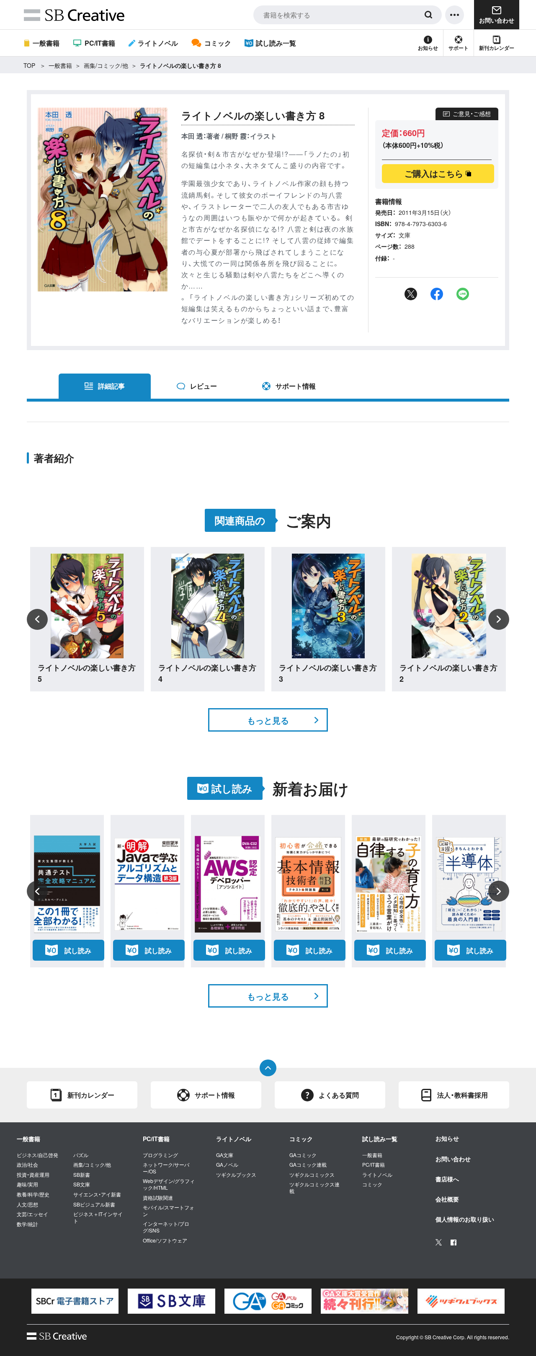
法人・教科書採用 (462, 1095)
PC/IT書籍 (100, 43)
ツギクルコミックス (312, 1174)
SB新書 (81, 1174)
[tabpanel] (75, 1301)
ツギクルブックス (236, 1174)
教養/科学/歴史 (33, 1194)
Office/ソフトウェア (165, 1240)
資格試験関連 (158, 1197)
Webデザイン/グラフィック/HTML (169, 1184)
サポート (458, 48)
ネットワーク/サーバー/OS (166, 1167)
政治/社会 (27, 1164)
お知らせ (428, 48)
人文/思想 (27, 1204)
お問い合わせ (453, 1159)
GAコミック (303, 1155)
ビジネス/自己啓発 (37, 1155)
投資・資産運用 (33, 1174)
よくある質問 (339, 1095)
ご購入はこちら (434, 173)
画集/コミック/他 (106, 65)
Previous (37, 619)
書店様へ (447, 1179)
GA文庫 (224, 1155)
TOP (29, 65)
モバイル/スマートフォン (168, 1210)
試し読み (77, 950)
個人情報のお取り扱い (465, 1219)
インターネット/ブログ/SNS (166, 1226)
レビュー (203, 386)
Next (498, 619)
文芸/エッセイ (32, 1214)
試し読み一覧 (276, 43)
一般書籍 (46, 43)
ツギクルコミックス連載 (314, 1187)
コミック (217, 43)
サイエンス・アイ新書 (97, 1194)
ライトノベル (158, 43)
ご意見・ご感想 (472, 113)
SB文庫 (81, 1184)
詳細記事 (111, 386)
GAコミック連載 (308, 1164)
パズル (80, 1155)
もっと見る (268, 720)
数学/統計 (27, 1224)
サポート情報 (296, 386)
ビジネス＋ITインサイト (98, 1217)
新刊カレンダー (496, 48)
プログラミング (160, 1155)
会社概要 (447, 1199)
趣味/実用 (27, 1184)
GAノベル (227, 1164)
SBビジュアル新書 (94, 1204)
